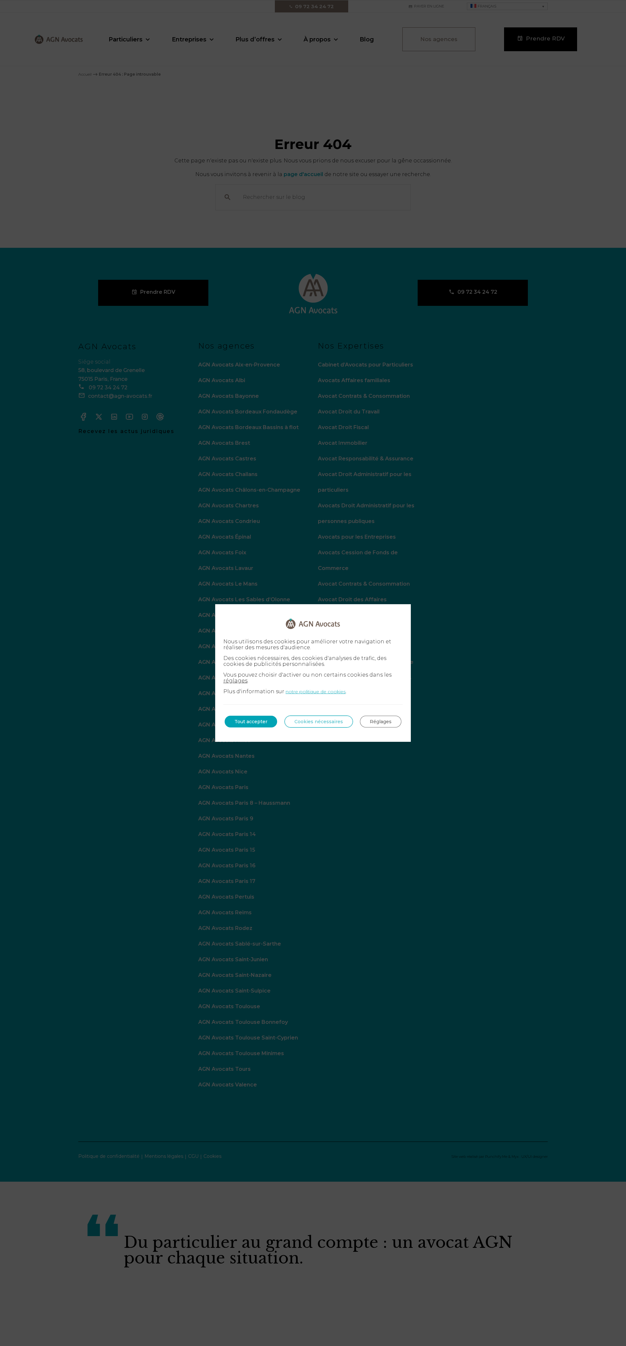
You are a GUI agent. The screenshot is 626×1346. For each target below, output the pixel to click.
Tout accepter (250, 722)
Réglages (381, 722)
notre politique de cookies (316, 692)
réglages (235, 681)
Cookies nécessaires (318, 722)
